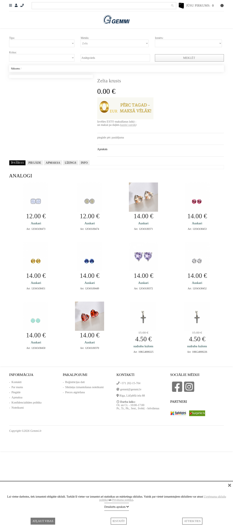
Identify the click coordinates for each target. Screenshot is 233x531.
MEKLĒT (189, 57)
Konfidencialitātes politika (26, 402)
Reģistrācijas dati (75, 382)
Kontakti (16, 382)
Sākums (15, 68)
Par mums (17, 387)
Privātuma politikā (122, 499)
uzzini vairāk (128, 124)
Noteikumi (17, 407)
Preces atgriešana (75, 392)
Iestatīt (118, 521)
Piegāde (16, 392)
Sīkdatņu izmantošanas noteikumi (84, 387)
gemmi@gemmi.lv (130, 389)
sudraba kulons (143, 346)
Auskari (36, 223)
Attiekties (192, 521)
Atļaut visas (42, 521)
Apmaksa (16, 397)
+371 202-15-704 (130, 383)
